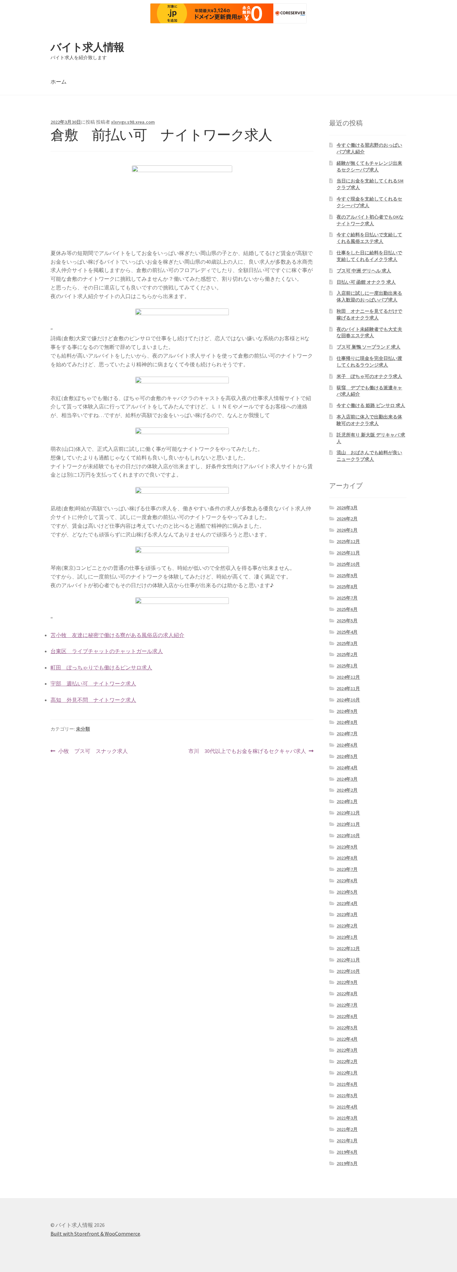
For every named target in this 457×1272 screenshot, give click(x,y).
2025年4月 (347, 632)
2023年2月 (347, 926)
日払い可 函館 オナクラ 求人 (366, 282)
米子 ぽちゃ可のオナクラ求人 (369, 376)
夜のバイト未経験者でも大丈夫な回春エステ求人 (369, 332)
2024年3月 (347, 779)
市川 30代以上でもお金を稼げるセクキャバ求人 (247, 751)
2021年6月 (347, 1084)
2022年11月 (348, 960)
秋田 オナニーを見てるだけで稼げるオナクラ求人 (369, 314)
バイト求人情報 (87, 47)
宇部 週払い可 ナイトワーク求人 (93, 683)
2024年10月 (348, 700)
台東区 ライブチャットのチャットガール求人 (107, 651)
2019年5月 (347, 1163)
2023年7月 (347, 869)
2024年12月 (348, 677)
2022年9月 (347, 982)
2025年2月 (347, 654)
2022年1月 (347, 1073)
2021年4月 (347, 1107)
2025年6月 (347, 609)
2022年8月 (347, 994)
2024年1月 (347, 801)
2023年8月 (347, 858)
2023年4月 (347, 903)
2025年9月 (347, 576)
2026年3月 (347, 508)
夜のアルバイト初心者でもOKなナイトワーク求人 (370, 220)
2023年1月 (347, 937)
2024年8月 (347, 722)
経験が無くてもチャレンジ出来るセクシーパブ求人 (369, 166)
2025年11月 (348, 553)
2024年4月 (347, 768)
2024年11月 (348, 688)
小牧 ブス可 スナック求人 (93, 751)
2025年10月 (348, 564)
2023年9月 (347, 847)
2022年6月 (347, 1016)
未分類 (83, 729)
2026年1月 (347, 530)
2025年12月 (348, 541)
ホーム (59, 81)
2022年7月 (347, 1005)
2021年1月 (347, 1141)
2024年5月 (347, 756)
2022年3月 (347, 1050)
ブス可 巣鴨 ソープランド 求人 (368, 347)
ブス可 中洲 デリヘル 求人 (364, 271)
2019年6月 (347, 1152)
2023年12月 (348, 813)
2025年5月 (347, 621)
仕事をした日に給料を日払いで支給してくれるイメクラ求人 (369, 256)
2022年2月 (347, 1061)
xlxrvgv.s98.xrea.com (133, 122)
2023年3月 (347, 914)
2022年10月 (348, 971)
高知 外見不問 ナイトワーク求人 (93, 699)
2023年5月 (347, 892)
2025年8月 (347, 587)
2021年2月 (347, 1129)
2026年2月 (347, 519)
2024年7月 (347, 734)
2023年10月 (348, 836)
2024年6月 (347, 745)
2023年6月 (347, 881)
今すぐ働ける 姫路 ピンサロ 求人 (371, 405)
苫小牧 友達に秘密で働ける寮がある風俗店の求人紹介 (117, 635)
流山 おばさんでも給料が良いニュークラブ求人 (369, 456)
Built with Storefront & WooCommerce (95, 1233)
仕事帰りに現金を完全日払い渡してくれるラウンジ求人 (369, 361)
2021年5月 (347, 1096)
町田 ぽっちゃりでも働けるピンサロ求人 (101, 667)
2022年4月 (347, 1039)
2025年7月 (347, 598)
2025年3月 (347, 643)
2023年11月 (348, 824)
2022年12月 (348, 948)
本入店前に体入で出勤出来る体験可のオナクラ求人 (369, 420)
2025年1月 (347, 666)
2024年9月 (347, 711)
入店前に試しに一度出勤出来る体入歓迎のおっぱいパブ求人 (369, 296)
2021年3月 (347, 1118)
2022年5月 (347, 1028)
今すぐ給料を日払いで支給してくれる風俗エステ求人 (369, 238)
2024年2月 (347, 790)
